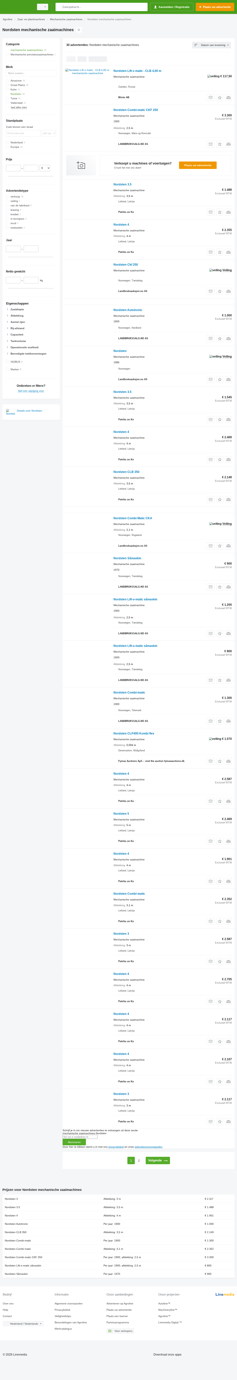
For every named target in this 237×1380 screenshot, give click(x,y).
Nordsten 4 (121, 224)
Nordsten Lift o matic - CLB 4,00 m (137, 70)
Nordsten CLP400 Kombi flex (134, 733)
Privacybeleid (62, 1309)
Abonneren (74, 1142)
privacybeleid (116, 1146)
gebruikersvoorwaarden (148, 1146)
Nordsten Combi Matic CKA (133, 518)
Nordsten (120, 351)
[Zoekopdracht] (59, 7)
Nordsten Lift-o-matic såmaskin (135, 599)
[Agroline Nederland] (17, 7)
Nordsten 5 (121, 813)
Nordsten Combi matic (129, 893)
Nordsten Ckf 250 (126, 264)
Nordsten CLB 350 (126, 471)
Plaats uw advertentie (197, 165)
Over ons (8, 1303)
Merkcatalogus (63, 1328)
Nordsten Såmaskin (127, 558)
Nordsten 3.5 (122, 184)
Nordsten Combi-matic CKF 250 (136, 110)
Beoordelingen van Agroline (71, 1322)
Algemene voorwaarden (69, 1303)
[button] (219, 97)
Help (5, 1309)
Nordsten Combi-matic (129, 692)
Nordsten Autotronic (128, 310)
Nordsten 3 (121, 933)
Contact (7, 1316)
